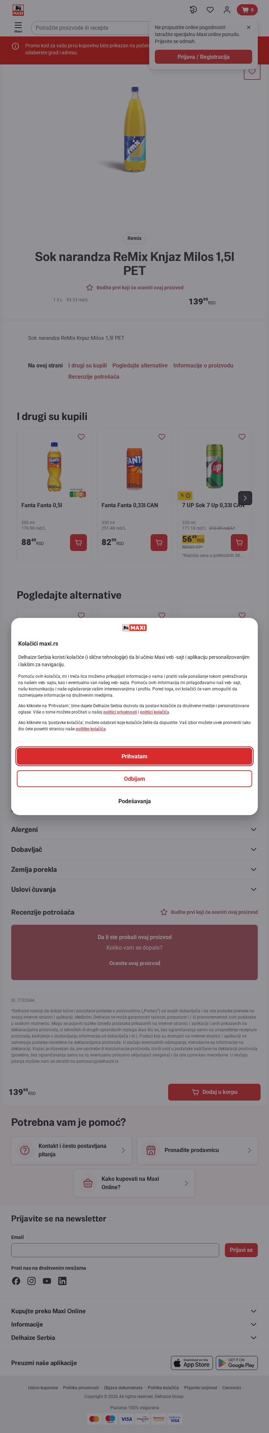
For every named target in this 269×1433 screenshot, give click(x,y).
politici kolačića (154, 712)
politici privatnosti (120, 712)
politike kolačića (90, 728)
